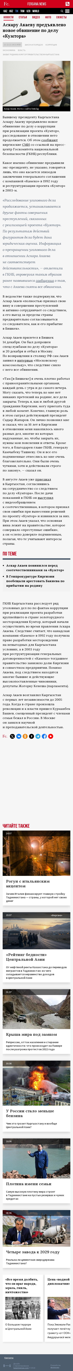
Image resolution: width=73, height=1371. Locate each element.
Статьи (23, 17)
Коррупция (51, 44)
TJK (16, 11)
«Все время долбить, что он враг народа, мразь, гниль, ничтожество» (21, 1285)
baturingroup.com (21, 1368)
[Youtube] (50, 736)
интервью (25, 360)
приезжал (43, 479)
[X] (12, 736)
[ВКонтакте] (18, 736)
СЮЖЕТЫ (61, 17)
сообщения (45, 280)
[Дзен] (31, 736)
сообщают (49, 140)
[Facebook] (44, 736)
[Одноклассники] (25, 736)
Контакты (8, 1357)
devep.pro (54, 1367)
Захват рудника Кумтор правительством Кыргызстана (31, 54)
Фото (48, 17)
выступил (45, 498)
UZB (28, 11)
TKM (22, 11)
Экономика (9, 50)
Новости (9, 17)
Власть (21, 50)
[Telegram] (37, 736)
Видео (36, 17)
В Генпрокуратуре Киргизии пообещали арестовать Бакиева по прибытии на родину (35, 581)
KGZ (11, 11)
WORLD (35, 11)
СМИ (26, 145)
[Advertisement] (36, 784)
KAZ (5, 11)
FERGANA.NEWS (36, 4)
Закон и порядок (34, 44)
